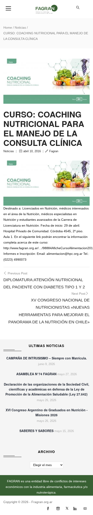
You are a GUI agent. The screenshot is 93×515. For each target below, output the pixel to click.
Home (7, 27)
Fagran (53, 151)
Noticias (20, 27)
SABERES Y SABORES (36, 430)
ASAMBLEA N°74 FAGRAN (36, 374)
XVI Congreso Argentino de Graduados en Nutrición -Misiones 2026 (47, 412)
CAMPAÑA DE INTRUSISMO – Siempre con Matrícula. (46, 358)
